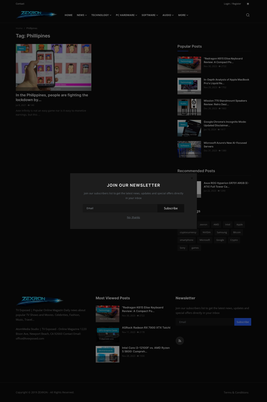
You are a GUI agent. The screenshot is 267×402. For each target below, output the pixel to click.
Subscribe (171, 208)
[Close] (192, 178)
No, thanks (133, 217)
